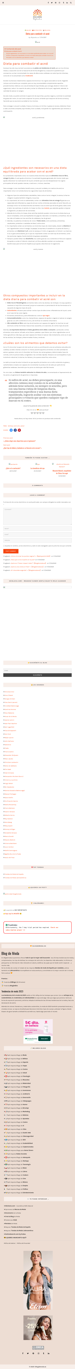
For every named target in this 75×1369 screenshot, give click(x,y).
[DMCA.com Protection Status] (38, 1348)
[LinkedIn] (66, 2)
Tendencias (11, 1220)
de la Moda (13, 1213)
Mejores (17, 1227)
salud (22, 426)
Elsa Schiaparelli (10, 730)
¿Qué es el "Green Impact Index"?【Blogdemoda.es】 (29, 563)
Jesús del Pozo (9, 857)
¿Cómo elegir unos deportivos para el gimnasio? (20, 441)
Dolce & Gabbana (11, 766)
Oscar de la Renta (11, 716)
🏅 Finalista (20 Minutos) (13, 982)
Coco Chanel (9, 695)
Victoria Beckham (11, 843)
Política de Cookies (9, 1243)
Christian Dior (9, 692)
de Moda (12, 1216)
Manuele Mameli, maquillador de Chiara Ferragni (62, 471)
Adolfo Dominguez (11, 850)
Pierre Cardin (9, 752)
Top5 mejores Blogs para (20, 1150)
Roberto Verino (10, 815)
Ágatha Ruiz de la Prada (13, 854)
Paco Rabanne (9, 713)
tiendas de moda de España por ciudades (49, 968)
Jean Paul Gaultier (11, 723)
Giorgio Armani (10, 699)
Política (25, 1189)
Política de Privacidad (23, 1243)
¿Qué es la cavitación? (13, 468)
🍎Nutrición (37, 30)
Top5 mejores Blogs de (17, 1055)
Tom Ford (8, 734)
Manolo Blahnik (10, 840)
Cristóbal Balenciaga (12, 706)
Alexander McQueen (11, 755)
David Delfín (9, 797)
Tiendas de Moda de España (14, 874)
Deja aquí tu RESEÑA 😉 (13, 914)
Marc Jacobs (9, 759)
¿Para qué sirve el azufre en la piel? (23, 560)
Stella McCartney (10, 804)
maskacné (29, 76)
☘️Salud (28, 30)
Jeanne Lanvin (9, 720)
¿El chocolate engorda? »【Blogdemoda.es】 (26, 570)
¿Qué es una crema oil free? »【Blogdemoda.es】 (27, 567)
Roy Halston (9, 819)
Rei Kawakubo (9, 787)
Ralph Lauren (9, 737)
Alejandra (34, 37)
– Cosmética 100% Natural (19, 1206)
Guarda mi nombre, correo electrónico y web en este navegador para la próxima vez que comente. (38, 546)
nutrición (16, 426)
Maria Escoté (9, 836)
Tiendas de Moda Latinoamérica (15, 878)
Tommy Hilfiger (10, 829)
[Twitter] (51, 2)
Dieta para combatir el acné (14, 51)
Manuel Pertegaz (10, 794)
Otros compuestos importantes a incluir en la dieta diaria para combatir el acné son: (30, 55)
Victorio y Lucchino (11, 780)
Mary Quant (8, 826)
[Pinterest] (55, 2)
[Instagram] (59, 2)
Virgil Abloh (9, 783)
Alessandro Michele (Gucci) (14, 776)
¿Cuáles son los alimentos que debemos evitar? (20, 57)
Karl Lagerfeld (9, 727)
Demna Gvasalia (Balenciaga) (15, 790)
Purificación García (11, 801)
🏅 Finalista (9, 986)
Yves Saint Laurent (11, 702)
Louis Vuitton (9, 847)
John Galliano (9, 741)
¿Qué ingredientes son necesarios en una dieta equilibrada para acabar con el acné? (30, 53)
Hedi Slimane (9, 773)
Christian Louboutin (11, 762)
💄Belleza (46, 30)
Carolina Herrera (10, 709)
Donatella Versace (11, 833)
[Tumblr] (63, 2)
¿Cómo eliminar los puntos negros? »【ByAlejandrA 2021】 (31, 556)
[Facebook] (47, 2)
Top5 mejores (17, 1154)
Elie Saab (8, 769)
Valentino (8, 745)
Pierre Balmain (10, 808)
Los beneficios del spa (37, 468)
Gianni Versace (10, 812)
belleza (10, 426)
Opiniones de (15, 1209)
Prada (6, 748)
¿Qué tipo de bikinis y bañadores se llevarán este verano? (22, 448)
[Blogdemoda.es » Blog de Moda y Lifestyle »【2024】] (37, 14)
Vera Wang (8, 822)
